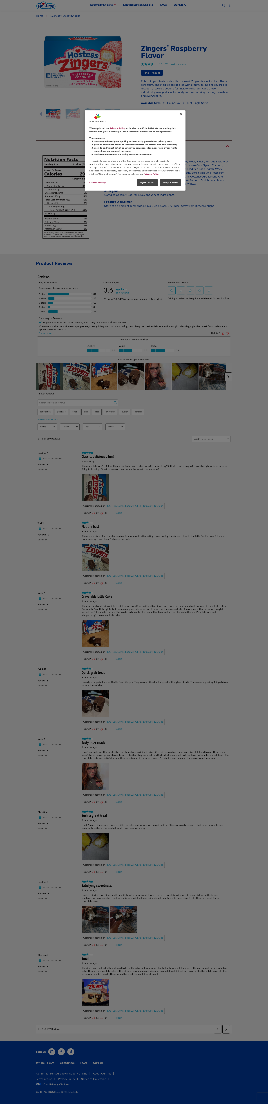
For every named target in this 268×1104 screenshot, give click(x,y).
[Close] (181, 114)
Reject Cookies (147, 182)
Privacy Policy (118, 128)
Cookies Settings (97, 182)
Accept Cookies (170, 182)
